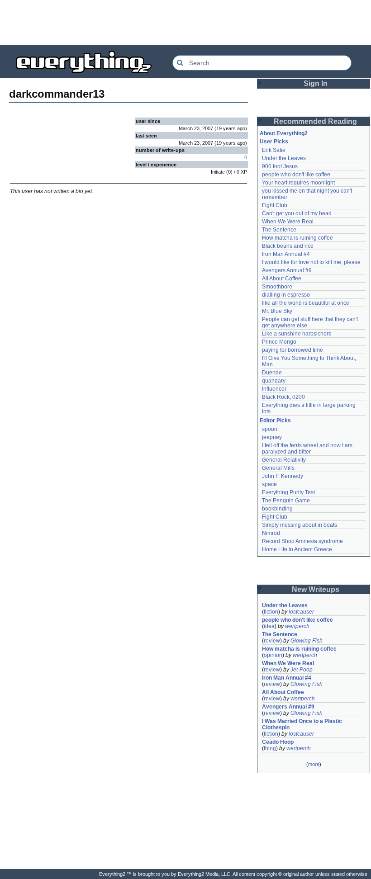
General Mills (278, 468)
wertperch (297, 626)
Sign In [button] (316, 83)
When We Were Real (288, 221)
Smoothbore (277, 287)
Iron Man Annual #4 (286, 254)
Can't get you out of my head (297, 213)
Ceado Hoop (278, 742)
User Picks (274, 141)
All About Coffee (281, 278)
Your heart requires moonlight (298, 183)
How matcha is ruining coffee (297, 238)
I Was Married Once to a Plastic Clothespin (302, 724)
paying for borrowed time (292, 350)
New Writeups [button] (315, 589)
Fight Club (274, 205)
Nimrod (271, 533)
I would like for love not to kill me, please (311, 262)
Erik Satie (273, 150)
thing (270, 748)
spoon (269, 429)
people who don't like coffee (296, 174)
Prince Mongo (279, 342)
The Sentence (279, 230)
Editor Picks (275, 420)
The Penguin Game (286, 500)
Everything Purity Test (288, 492)
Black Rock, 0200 (283, 397)
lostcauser (301, 612)
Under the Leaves (284, 158)
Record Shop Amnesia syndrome (302, 541)
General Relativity (284, 460)
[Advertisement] (185, 22)
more (313, 764)
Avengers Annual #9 (287, 270)
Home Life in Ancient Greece (297, 549)
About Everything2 (284, 133)
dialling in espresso (286, 295)
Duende (272, 372)
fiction (271, 612)
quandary (273, 381)
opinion (273, 655)
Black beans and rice (288, 246)
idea (269, 626)
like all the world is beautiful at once (305, 303)
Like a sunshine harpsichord (297, 334)
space (269, 484)
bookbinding (277, 509)
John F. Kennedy (282, 476)
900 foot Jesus (280, 166)
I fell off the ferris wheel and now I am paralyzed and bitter (308, 448)
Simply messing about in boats (299, 525)
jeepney (272, 437)
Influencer (274, 389)
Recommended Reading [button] (315, 121)
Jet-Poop (301, 669)
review (272, 641)
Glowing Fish (306, 641)
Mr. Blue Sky (277, 311)
